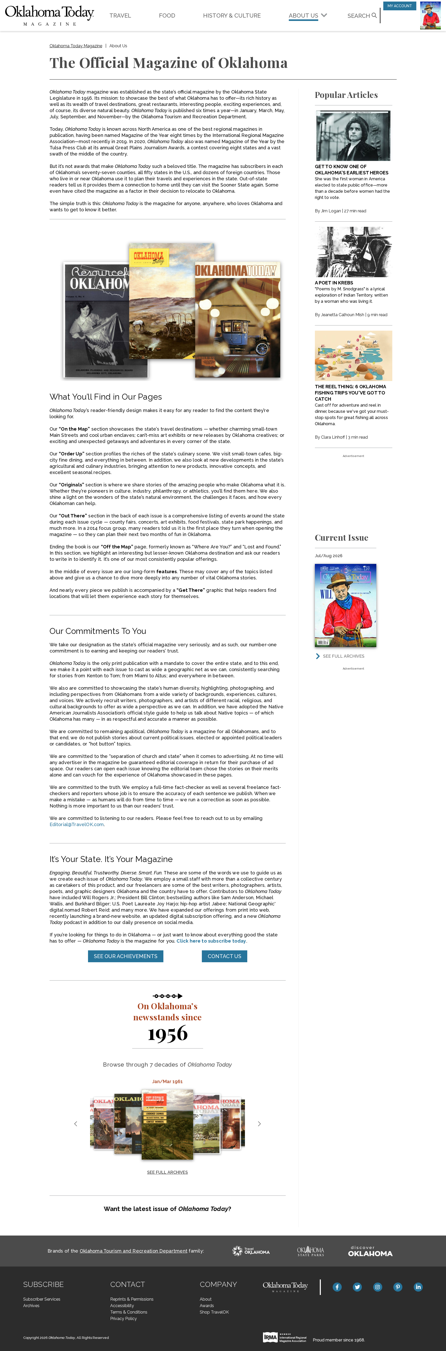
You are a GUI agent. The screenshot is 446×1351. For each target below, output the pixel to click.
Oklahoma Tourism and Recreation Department (133, 1251)
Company (218, 1284)
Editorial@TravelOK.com (77, 824)
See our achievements (125, 956)
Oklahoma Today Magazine (76, 45)
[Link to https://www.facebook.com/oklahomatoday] (337, 1287)
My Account (400, 6)
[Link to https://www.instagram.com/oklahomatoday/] (377, 1287)
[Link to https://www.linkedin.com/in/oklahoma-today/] (418, 1287)
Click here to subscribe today (211, 941)
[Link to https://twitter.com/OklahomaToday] (357, 1287)
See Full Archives (167, 1172)
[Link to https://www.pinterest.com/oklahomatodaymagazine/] (397, 1287)
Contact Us (224, 956)
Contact (127, 1284)
